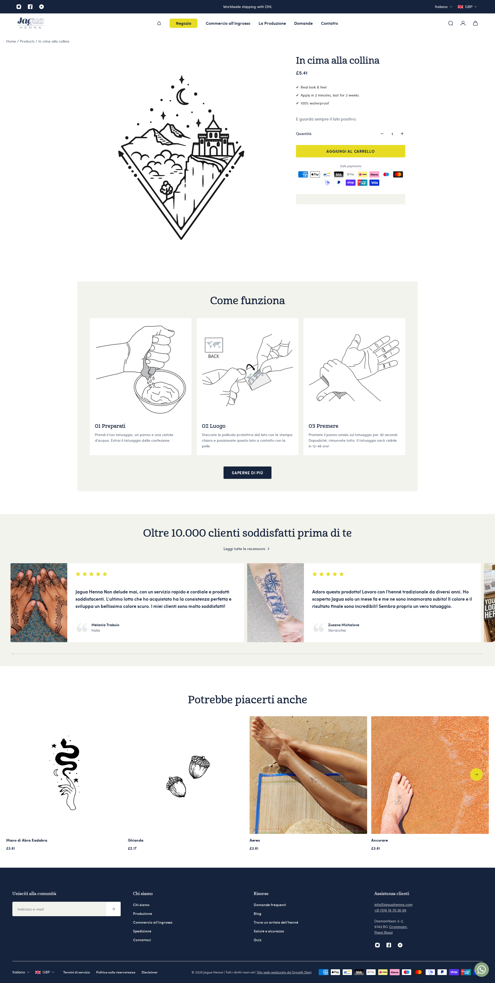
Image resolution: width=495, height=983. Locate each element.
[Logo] (30, 23)
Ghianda (135, 840)
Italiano (18, 972)
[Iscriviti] (113, 909)
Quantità (303, 133)
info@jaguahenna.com (393, 904)
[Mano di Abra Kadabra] (65, 775)
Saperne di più (247, 473)
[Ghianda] (186, 775)
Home (11, 41)
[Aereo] (308, 775)
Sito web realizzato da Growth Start (284, 972)
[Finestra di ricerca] (450, 23)
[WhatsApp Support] (481, 969)
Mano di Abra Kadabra (26, 840)
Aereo (255, 840)
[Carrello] (475, 23)
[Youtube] (41, 6)
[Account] (463, 23)
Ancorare (379, 840)
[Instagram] (18, 6)
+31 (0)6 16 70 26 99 (390, 910)
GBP (46, 972)
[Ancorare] (430, 775)
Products (28, 41)
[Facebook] (30, 6)
